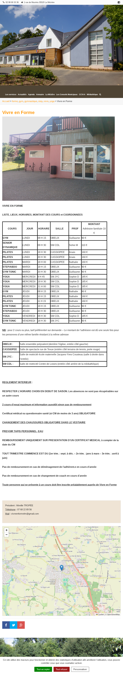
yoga (52, 101)
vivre (46, 101)
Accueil (5, 101)
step (40, 101)
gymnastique (30, 101)
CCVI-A (82, 94)
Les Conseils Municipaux (67, 94)
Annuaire (40, 94)
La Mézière (50, 94)
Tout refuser (61, 669)
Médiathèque (92, 94)
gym (21, 101)
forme (15, 101)
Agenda (31, 94)
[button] (61, 568)
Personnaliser (80, 669)
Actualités (22, 94)
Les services (10, 94)
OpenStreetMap (113, 614)
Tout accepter (43, 669)
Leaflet (101, 614)
